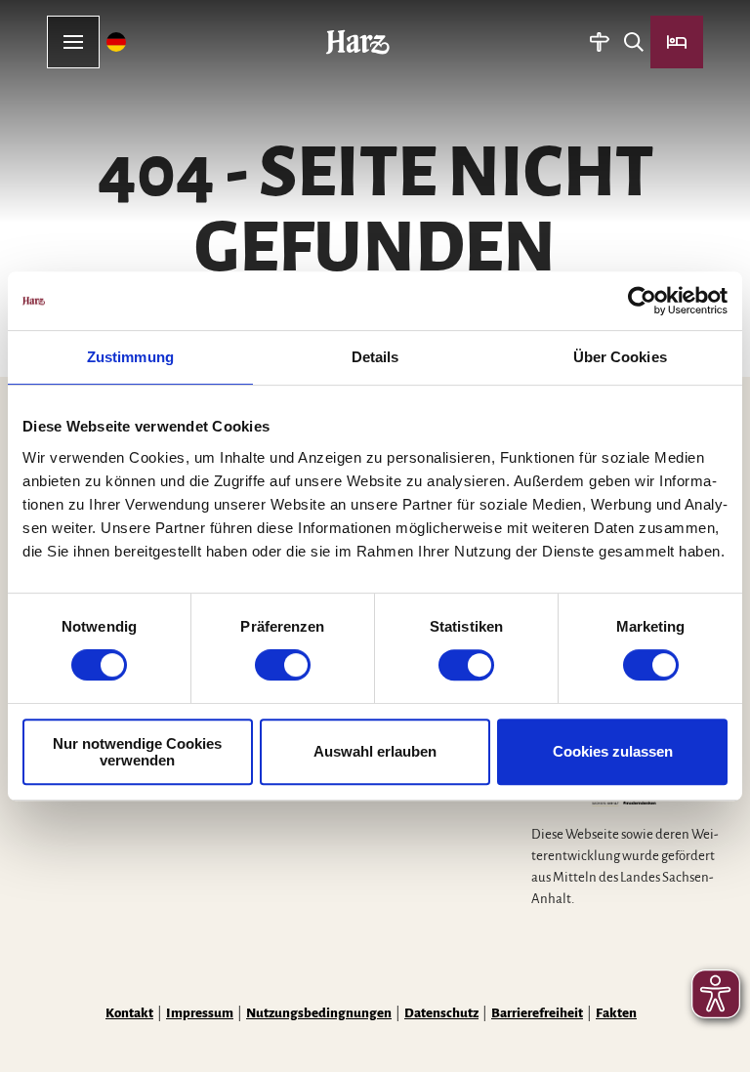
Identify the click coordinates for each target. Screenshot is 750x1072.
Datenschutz (441, 1013)
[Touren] (599, 42)
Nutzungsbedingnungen (319, 1013)
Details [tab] (375, 357)
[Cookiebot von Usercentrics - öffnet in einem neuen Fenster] (642, 300)
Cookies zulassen (613, 751)
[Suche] (633, 42)
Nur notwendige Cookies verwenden (137, 751)
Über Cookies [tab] (620, 357)
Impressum (199, 1013)
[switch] (283, 664)
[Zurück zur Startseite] (358, 42)
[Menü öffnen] (73, 42)
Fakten (616, 1013)
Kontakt (129, 1013)
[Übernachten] (676, 42)
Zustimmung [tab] (130, 357)
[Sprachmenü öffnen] (117, 42)
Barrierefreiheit (537, 1013)
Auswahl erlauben (375, 751)
